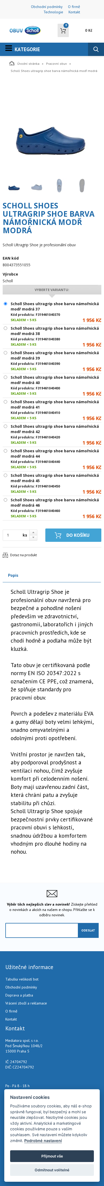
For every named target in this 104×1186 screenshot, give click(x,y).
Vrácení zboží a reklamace (26, 1003)
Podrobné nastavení (43, 1140)
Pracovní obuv (56, 64)
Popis (13, 575)
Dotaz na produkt (23, 555)
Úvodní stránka (28, 64)
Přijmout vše (52, 1156)
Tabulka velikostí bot (21, 979)
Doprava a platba (19, 995)
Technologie (53, 12)
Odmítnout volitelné (52, 1170)
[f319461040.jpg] (51, 127)
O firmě (74, 6)
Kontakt (74, 12)
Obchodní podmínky (47, 6)
